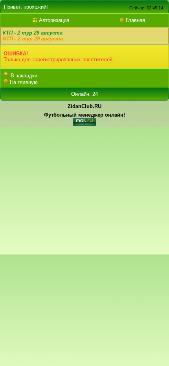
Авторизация (53, 20)
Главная (134, 20)
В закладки (24, 76)
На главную (24, 82)
